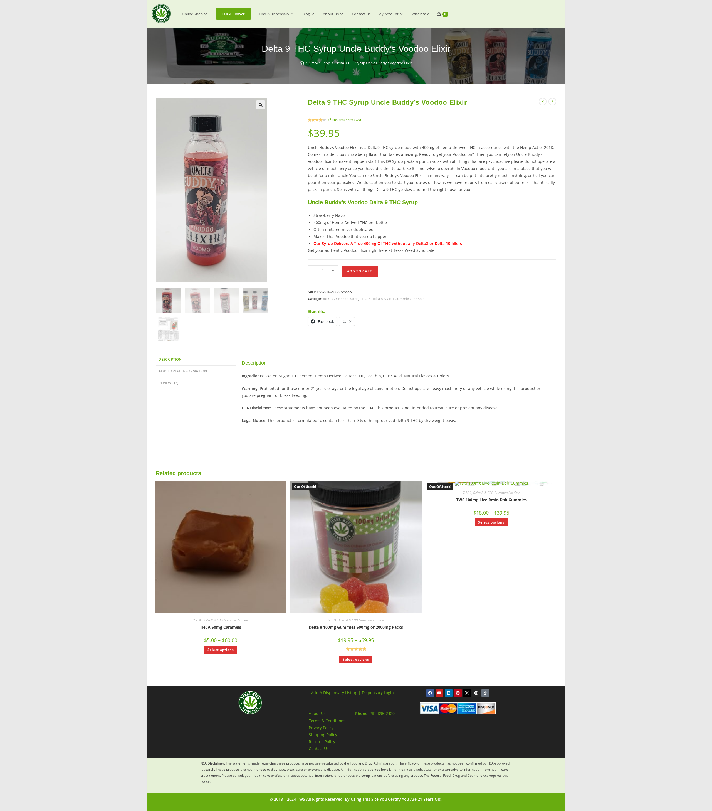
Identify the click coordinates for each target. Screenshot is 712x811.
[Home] (302, 62)
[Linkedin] (449, 693)
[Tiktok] (485, 693)
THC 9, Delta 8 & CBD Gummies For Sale (392, 298)
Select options (220, 649)
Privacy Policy (321, 727)
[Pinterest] (458, 693)
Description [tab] (170, 359)
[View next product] (552, 101)
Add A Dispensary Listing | (336, 692)
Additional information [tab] (183, 371)
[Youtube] (439, 693)
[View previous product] (543, 101)
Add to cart (359, 271)
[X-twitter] (467, 693)
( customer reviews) (344, 119)
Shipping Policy (323, 734)
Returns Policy (322, 741)
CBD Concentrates (343, 298)
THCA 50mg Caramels (220, 627)
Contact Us (319, 748)
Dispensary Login (378, 692)
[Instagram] (476, 693)
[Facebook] (430, 693)
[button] (260, 104)
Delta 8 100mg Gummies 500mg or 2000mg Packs (356, 627)
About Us (317, 713)
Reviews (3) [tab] (168, 382)
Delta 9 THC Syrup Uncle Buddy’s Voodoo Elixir (373, 62)
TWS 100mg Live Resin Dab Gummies (491, 499)
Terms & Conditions (327, 720)
